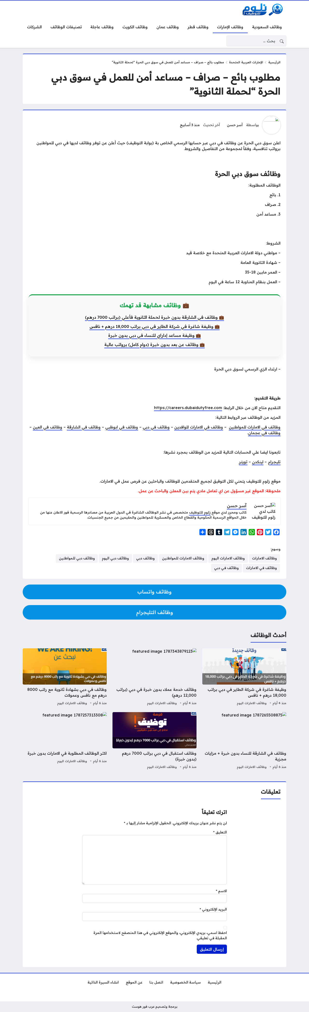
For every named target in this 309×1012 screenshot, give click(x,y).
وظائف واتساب (154, 592)
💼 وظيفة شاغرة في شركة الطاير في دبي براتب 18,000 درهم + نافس (155, 326)
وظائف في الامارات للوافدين (198, 427)
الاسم (221, 891)
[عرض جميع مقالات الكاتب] (271, 125)
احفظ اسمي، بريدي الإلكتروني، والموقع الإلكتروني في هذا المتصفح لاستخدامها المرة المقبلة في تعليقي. (160, 935)
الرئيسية (274, 62)
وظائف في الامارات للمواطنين (255, 427)
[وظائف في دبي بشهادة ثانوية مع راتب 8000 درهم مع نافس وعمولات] (65, 677)
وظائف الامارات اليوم (252, 703)
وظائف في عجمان (264, 432)
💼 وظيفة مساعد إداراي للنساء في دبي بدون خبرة (154, 335)
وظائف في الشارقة (84, 427)
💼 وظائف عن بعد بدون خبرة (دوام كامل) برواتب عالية (154, 344)
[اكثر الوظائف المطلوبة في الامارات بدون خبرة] (65, 741)
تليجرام (274, 461)
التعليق (220, 832)
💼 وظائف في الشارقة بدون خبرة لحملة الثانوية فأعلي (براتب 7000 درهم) (154, 317)
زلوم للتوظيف (200, 512)
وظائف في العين (47, 427)
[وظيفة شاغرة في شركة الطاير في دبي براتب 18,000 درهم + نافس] (244, 677)
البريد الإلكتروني (213, 909)
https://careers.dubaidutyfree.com (188, 407)
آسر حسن (235, 125)
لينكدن (257, 461)
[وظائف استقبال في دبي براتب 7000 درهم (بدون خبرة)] (154, 741)
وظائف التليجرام (154, 612)
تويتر (243, 461)
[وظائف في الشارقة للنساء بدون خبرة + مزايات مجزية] (244, 741)
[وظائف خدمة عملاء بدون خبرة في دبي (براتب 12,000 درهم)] (154, 677)
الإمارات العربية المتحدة (246, 62)
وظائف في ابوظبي (121, 427)
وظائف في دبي (156, 427)
